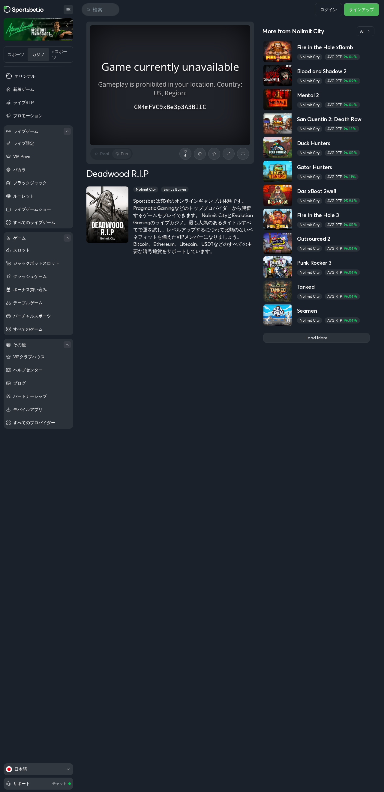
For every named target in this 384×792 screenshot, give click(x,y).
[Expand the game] (229, 154)
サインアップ (361, 9)
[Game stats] (200, 154)
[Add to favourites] (214, 154)
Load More (316, 338)
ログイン (328, 9)
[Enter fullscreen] (243, 154)
